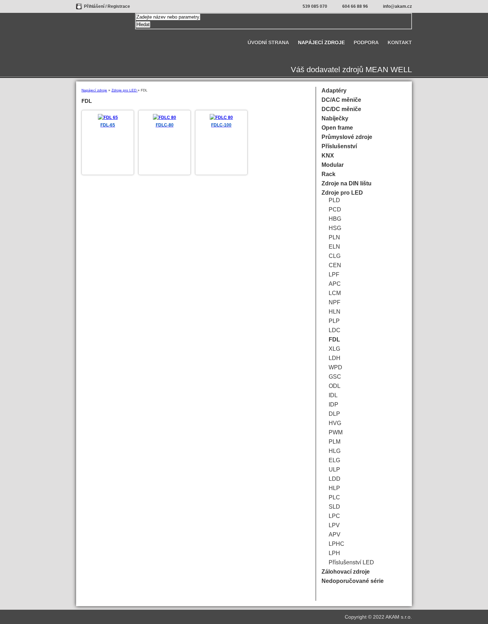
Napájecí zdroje (94, 90)
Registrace (119, 6)
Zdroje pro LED (124, 90)
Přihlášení (94, 6)
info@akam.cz (397, 6)
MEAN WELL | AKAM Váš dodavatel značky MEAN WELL (104, 35)
